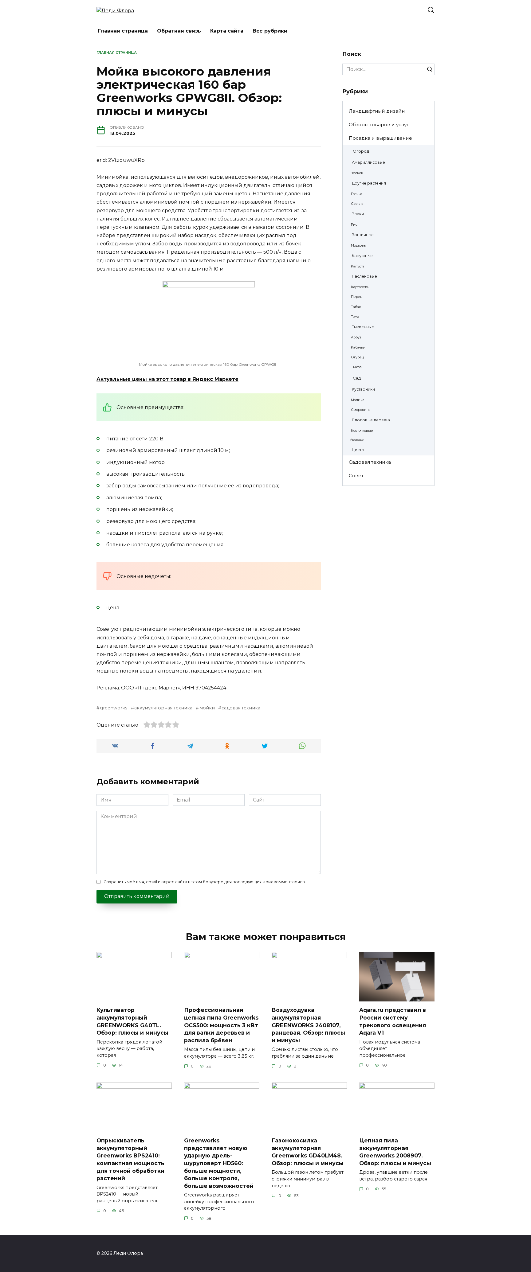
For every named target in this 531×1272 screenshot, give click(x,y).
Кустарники (363, 389)
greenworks (113, 708)
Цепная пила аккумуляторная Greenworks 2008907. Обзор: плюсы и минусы (395, 1151)
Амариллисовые (368, 162)
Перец (356, 297)
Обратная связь (179, 31)
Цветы (358, 449)
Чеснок (357, 173)
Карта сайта (226, 31)
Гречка (356, 194)
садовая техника (241, 708)
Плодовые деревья (371, 420)
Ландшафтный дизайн (377, 111)
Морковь (358, 245)
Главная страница (123, 31)
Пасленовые (364, 276)
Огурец (357, 357)
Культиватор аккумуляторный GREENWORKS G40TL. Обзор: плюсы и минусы (132, 1021)
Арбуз (356, 337)
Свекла (357, 203)
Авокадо (357, 440)
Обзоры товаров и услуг (379, 124)
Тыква (356, 367)
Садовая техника (370, 462)
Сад (357, 378)
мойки (206, 708)
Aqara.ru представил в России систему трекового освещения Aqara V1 (392, 1021)
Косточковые (362, 430)
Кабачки (358, 347)
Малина (357, 400)
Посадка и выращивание (380, 138)
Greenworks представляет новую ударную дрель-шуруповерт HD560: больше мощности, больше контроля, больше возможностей (219, 1163)
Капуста (357, 266)
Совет (356, 475)
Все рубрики (270, 31)
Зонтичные (363, 234)
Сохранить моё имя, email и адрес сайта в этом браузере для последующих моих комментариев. (205, 882)
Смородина (361, 410)
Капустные (362, 255)
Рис (354, 224)
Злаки (358, 214)
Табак (356, 307)
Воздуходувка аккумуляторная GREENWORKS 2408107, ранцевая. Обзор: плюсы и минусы (308, 1025)
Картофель (360, 287)
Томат (356, 316)
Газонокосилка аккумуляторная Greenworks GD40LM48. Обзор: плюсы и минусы (308, 1151)
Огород (361, 151)
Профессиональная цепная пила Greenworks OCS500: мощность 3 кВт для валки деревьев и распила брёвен (221, 1025)
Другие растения (369, 183)
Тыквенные (363, 327)
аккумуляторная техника (163, 708)
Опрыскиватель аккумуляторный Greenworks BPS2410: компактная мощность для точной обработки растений (130, 1159)
